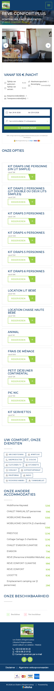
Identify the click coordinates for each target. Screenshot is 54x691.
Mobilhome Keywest (17, 505)
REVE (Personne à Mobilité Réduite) (26, 557)
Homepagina (10, 19)
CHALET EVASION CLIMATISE (22, 545)
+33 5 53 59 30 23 (23, 649)
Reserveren (18, 177)
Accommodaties (31, 19)
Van (10, 112)
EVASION (12, 551)
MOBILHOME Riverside (19, 517)
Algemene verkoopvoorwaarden (33, 667)
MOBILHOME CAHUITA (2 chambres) (26, 523)
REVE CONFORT (15, 569)
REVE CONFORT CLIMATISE (21, 563)
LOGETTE (12, 575)
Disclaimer (10, 667)
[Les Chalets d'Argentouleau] (6, 5)
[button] (5, 45)
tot (29, 112)
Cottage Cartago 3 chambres (22, 539)
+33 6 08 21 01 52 (23, 651)
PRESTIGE (12, 533)
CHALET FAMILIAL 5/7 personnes (24, 511)
